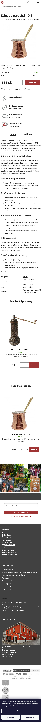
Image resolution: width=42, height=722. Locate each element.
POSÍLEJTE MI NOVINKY (21, 512)
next (40, 324)
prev (2, 324)
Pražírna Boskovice (10, 554)
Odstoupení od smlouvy (10, 581)
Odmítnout (10, 717)
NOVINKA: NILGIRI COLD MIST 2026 (13, 611)
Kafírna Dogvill (9, 550)
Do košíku (32, 82)
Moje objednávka (7, 584)
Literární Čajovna (10, 552)
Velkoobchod (6, 587)
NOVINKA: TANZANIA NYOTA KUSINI (14, 603)
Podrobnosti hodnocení (31, 19)
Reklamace (5, 578)
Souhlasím (30, 717)
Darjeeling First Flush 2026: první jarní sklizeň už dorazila (21, 607)
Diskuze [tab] (28, 133)
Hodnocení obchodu (8, 590)
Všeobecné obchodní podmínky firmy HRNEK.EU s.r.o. (19, 572)
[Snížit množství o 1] (15, 82)
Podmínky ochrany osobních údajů (13, 575)
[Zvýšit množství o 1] (21, 82)
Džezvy (25, 277)
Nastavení (20, 711)
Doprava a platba (7, 569)
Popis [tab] (13, 133)
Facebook (7, 535)
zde (23, 706)
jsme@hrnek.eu (9, 545)
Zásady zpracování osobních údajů (21, 516)
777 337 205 (8, 543)
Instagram (7, 537)
